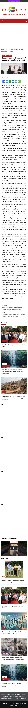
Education (5, 55)
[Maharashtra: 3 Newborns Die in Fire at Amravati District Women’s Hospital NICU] (14, 647)
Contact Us (11, 698)
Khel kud (4, 576)
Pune (10, 55)
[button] (2, 21)
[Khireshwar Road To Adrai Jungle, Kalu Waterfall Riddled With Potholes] (14, 548)
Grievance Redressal (21, 698)
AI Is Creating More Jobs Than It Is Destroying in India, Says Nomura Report (14, 632)
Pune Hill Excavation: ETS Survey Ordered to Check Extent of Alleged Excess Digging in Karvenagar (14, 398)
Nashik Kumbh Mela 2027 (14, 1)
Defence (13, 694)
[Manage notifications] (4, 697)
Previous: (12, 307)
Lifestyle (5, 696)
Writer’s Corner (21, 694)
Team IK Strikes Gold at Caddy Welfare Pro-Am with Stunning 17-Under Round (13, 581)
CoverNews (23, 703)
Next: (13, 314)
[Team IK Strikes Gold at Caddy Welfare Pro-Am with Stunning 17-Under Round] (14, 569)
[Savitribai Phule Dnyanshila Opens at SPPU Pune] (14, 334)
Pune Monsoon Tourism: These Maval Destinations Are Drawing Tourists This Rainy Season (12, 371)
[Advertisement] (14, 35)
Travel (8, 365)
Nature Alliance (19, 696)
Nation (4, 628)
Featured (11, 696)
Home (3, 694)
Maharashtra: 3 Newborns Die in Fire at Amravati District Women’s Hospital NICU (13, 658)
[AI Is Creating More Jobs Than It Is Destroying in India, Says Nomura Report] (14, 621)
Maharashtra (5, 653)
